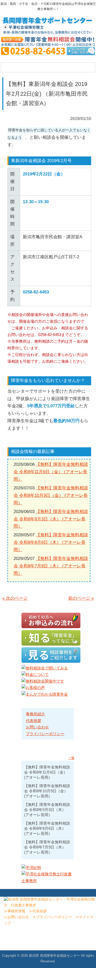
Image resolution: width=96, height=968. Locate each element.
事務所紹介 (35, 714)
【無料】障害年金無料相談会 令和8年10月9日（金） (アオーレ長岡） (51, 495)
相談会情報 (22, 451)
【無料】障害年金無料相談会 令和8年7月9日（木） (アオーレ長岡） (51, 566)
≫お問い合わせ (16, 917)
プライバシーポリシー (45, 734)
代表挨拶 (33, 720)
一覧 (71, 758)
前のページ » (81, 598)
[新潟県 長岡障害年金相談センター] (48, 32)
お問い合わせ (37, 727)
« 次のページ (15, 598)
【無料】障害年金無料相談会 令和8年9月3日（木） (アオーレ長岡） (51, 519)
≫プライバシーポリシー (52, 917)
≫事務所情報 (14, 911)
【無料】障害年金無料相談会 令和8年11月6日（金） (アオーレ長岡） (51, 472)
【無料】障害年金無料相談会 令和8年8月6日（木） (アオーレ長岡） (51, 542)
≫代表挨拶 (38, 911)
